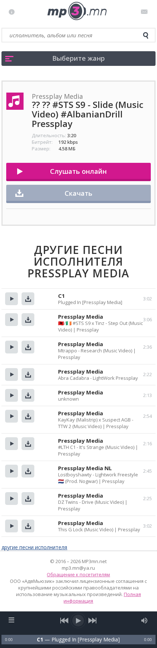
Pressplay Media (80, 316)
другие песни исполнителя (34, 547)
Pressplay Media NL (85, 468)
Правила (13, 12)
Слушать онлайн (78, 171)
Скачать (78, 193)
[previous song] (64, 620)
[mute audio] (144, 620)
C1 (61, 295)
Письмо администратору (145, 12)
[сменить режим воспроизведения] (11, 619)
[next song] (92, 620)
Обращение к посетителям (78, 574)
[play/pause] (78, 620)
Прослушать (11, 298)
